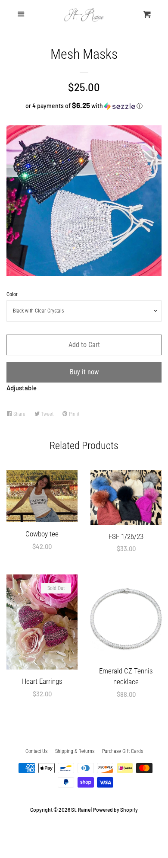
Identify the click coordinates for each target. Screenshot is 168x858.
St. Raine (80, 810)
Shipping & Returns (74, 751)
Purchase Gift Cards (122, 751)
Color (12, 294)
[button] (84, 105)
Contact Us (36, 751)
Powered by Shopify (115, 810)
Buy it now (84, 372)
